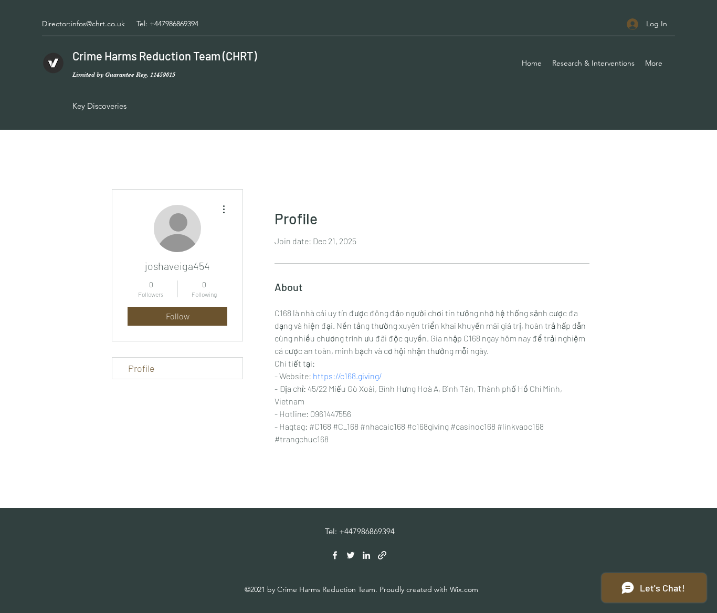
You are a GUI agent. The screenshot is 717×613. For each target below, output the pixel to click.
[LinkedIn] (366, 555)
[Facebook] (335, 555)
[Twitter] (350, 555)
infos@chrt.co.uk (98, 23)
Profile (141, 368)
